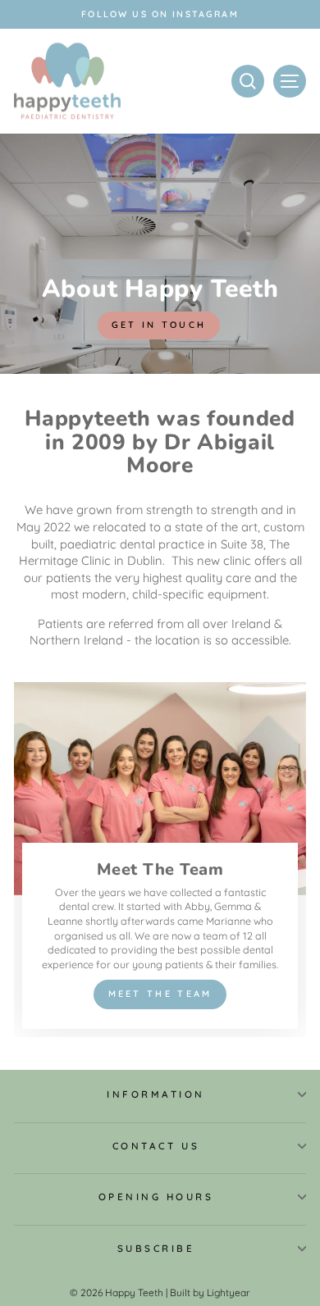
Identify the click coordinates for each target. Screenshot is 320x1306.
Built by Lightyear (210, 1292)
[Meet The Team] (160, 859)
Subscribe (156, 1248)
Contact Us (155, 1146)
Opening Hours (156, 1196)
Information (156, 1094)
